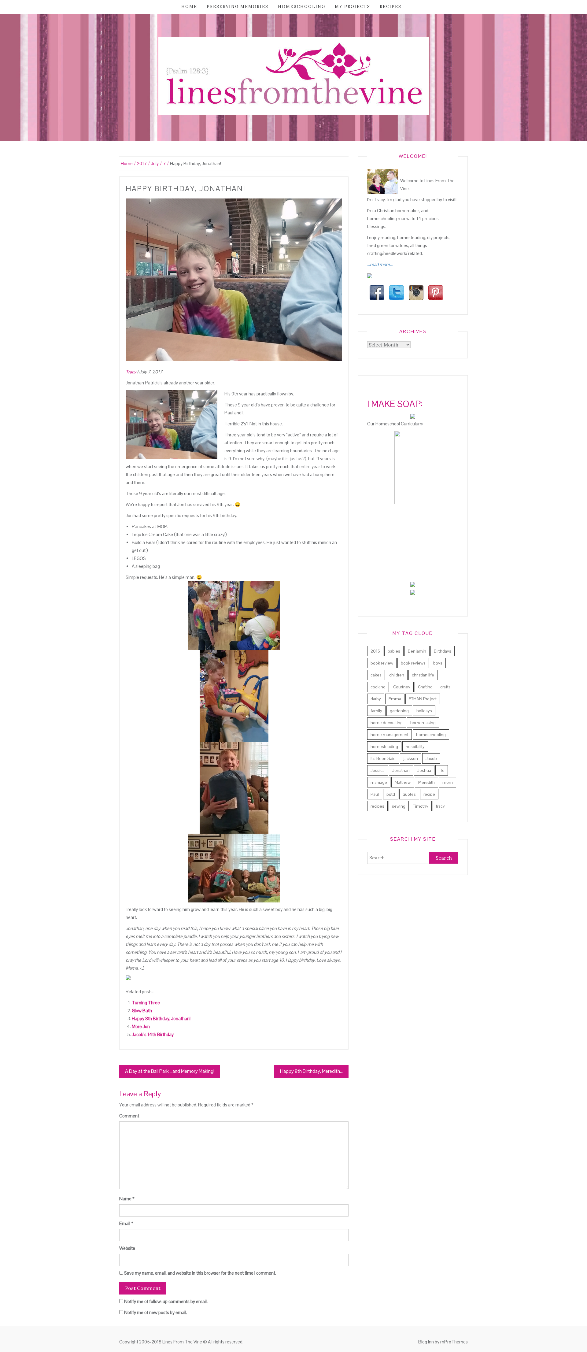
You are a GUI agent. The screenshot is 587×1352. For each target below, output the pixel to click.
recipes (390, 7)
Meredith (426, 782)
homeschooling (301, 7)
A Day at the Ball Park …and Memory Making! (169, 1071)
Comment (129, 1116)
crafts (445, 687)
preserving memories (237, 7)
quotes (409, 794)
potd (390, 794)
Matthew (403, 782)
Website (127, 1248)
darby (376, 699)
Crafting (425, 687)
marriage (379, 782)
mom (447, 782)
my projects (352, 7)
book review (382, 663)
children (396, 675)
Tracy (131, 372)
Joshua (424, 770)
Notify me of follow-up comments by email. (166, 1301)
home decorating (387, 722)
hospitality (415, 746)
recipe (429, 794)
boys (437, 663)
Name (127, 1199)
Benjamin (417, 651)
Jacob (431, 758)
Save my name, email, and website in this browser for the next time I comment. (200, 1273)
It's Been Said (383, 758)
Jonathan (401, 770)
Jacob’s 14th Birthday (153, 1034)
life (442, 770)
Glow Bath (142, 1010)
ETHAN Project (423, 699)
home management (389, 734)
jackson (410, 758)
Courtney (401, 687)
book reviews (413, 663)
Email (126, 1223)
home (189, 7)
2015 (375, 651)
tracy (440, 806)
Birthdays (442, 651)
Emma (395, 699)
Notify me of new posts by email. (155, 1312)
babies (394, 651)
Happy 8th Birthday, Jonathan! (161, 1018)
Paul (375, 794)
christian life (423, 675)
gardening (399, 710)
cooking (378, 687)
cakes (376, 675)
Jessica (378, 770)
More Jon (141, 1026)
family (376, 710)
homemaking (423, 722)
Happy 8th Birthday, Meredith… (311, 1071)
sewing (398, 806)
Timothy (420, 806)
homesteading (384, 746)
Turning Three (146, 1003)
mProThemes (454, 1342)
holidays (424, 710)
